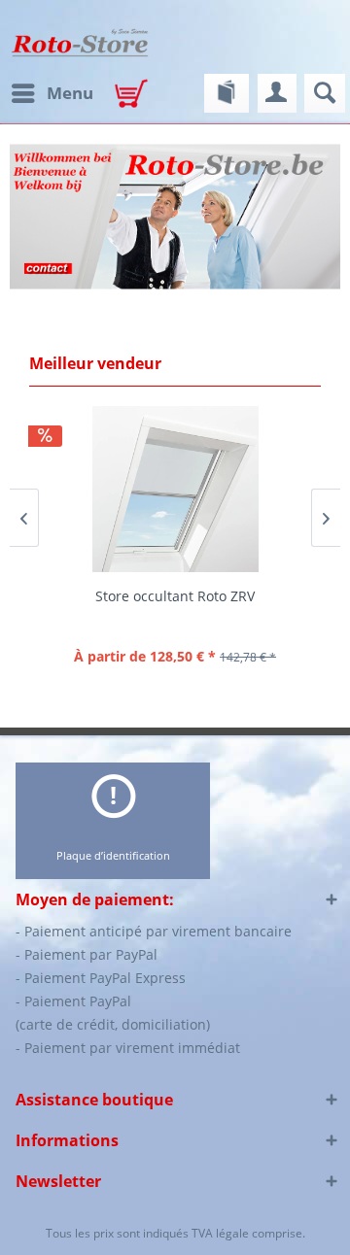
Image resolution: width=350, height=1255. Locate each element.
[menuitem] (51, 93)
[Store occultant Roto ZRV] (175, 489)
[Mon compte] (277, 93)
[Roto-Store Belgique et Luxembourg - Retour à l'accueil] (80, 42)
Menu (70, 93)
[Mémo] (226, 93)
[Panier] (136, 95)
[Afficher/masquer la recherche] (324, 93)
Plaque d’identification (113, 855)
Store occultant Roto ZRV (175, 596)
